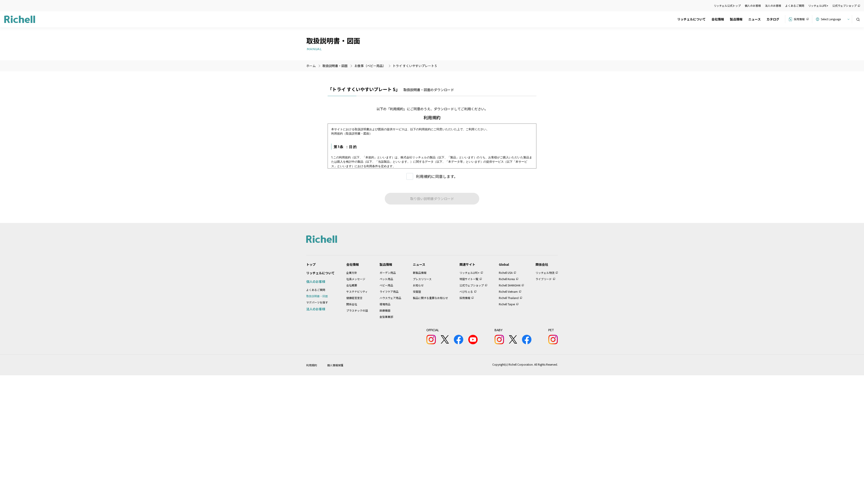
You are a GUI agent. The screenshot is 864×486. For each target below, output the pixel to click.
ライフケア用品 (389, 291)
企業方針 (351, 272)
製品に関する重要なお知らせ (430, 298)
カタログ (773, 19)
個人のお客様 (753, 5)
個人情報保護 (335, 365)
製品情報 (736, 19)
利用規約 (311, 365)
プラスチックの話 (357, 310)
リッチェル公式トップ (727, 5)
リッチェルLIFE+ (818, 5)
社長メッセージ (355, 279)
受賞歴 (417, 291)
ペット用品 (386, 279)
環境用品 (385, 304)
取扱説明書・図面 (317, 296)
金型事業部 (386, 317)
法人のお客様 (773, 5)
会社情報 (717, 19)
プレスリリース (422, 279)
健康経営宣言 (354, 298)
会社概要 (351, 285)
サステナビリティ (357, 291)
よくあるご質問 (794, 5)
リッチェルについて (691, 19)
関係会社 (351, 304)
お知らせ (418, 285)
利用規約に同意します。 (437, 176)
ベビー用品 (386, 285)
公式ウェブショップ (844, 5)
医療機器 (385, 310)
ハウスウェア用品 (390, 298)
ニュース (754, 19)
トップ (311, 264)
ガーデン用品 (388, 272)
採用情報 (799, 19)
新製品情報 (419, 272)
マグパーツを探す (317, 302)
